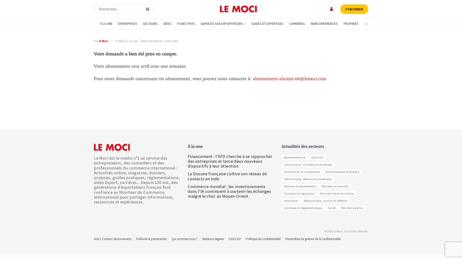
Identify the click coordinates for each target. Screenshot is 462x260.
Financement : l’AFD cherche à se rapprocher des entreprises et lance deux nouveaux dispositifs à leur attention (230, 161)
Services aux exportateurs (222, 23)
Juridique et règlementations (303, 208)
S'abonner (354, 9)
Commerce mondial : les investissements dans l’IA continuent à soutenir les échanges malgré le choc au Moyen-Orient (229, 191)
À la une (106, 23)
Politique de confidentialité (263, 239)
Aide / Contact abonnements (112, 239)
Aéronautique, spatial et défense (325, 200)
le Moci (103, 41)
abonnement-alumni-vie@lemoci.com (289, 79)
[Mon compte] (332, 9)
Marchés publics (352, 208)
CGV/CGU (235, 239)
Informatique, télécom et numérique (308, 179)
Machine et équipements (300, 186)
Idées (167, 23)
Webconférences (324, 23)
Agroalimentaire (294, 157)
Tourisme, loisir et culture (337, 193)
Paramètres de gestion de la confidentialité (312, 239)
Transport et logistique (299, 193)
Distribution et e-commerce (302, 172)
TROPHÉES (351, 23)
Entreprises (127, 23)
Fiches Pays (186, 23)
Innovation (291, 200)
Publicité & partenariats (151, 239)
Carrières (297, 23)
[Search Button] (149, 9)
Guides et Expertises (267, 23)
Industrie (317, 157)
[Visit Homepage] (238, 9)
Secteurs (150, 23)
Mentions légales (213, 239)
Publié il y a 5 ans (127, 41)
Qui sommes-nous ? (185, 239)
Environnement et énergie (342, 172)
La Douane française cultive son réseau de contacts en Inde (227, 176)
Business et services (335, 186)
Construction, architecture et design (308, 164)
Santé (332, 208)
